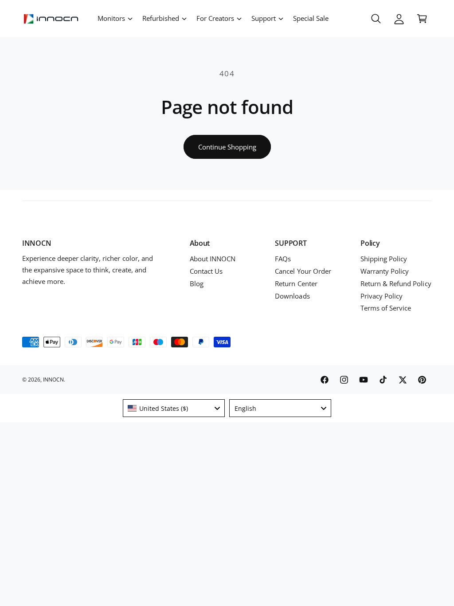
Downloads (292, 296)
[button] (114, 18)
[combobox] (174, 408)
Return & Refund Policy (395, 283)
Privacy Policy (381, 296)
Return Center (296, 283)
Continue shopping (227, 146)
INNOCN (53, 379)
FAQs (283, 259)
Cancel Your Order (303, 271)
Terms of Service (385, 308)
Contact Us (206, 271)
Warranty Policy (384, 271)
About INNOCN (212, 259)
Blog (197, 283)
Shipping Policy (383, 259)
